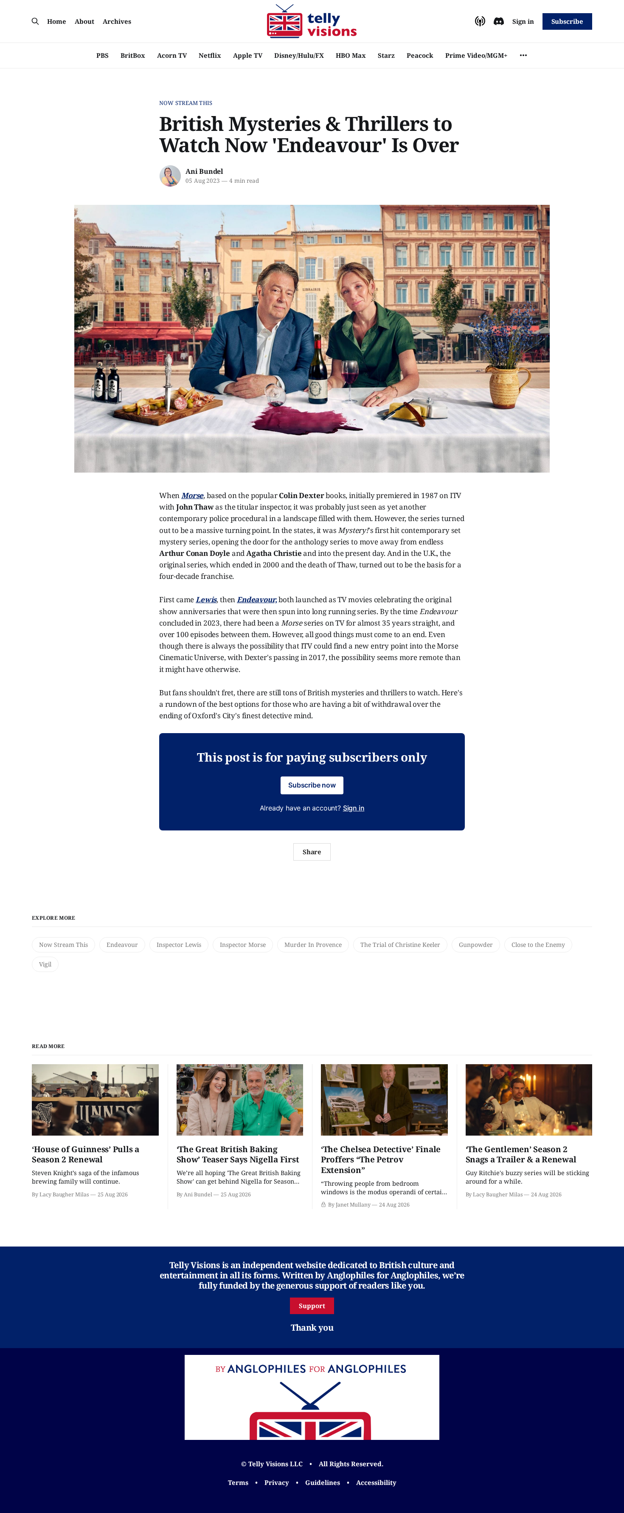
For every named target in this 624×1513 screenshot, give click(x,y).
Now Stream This (185, 103)
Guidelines (322, 1482)
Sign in (523, 21)
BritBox (133, 55)
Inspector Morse (243, 945)
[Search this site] (35, 21)
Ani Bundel (204, 171)
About (84, 21)
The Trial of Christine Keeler (400, 945)
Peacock (420, 55)
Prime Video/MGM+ (476, 55)
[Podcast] (480, 21)
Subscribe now (312, 785)
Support (312, 1305)
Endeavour (122, 945)
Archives (117, 21)
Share (312, 851)
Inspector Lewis (179, 945)
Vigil (45, 964)
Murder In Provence (313, 945)
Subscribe (567, 21)
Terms (238, 1482)
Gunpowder (476, 945)
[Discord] (499, 21)
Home (56, 21)
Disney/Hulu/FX (299, 55)
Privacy (276, 1482)
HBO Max (351, 55)
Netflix (210, 55)
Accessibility (376, 1482)
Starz (386, 55)
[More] (523, 55)
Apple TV (247, 55)
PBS (102, 55)
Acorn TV (172, 55)
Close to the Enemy (538, 945)
